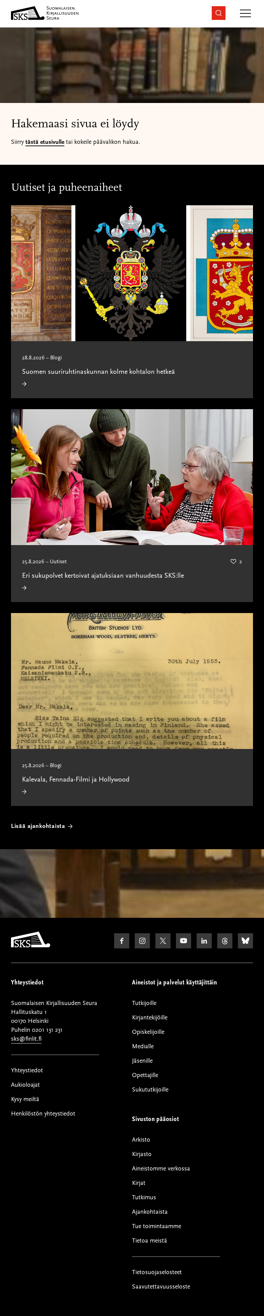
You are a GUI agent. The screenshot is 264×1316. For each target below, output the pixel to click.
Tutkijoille (144, 1003)
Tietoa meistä (149, 1240)
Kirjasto (142, 1154)
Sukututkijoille (150, 1089)
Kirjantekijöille (149, 1017)
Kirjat (138, 1183)
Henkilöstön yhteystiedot (43, 1113)
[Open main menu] (245, 14)
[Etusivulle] (30, 946)
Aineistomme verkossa (161, 1168)
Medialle (143, 1046)
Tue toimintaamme (156, 1226)
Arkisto (141, 1139)
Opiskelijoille (148, 1032)
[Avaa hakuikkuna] (219, 13)
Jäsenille (142, 1060)
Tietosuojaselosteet (157, 1272)
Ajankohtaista (150, 1211)
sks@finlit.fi (26, 1038)
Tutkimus (144, 1197)
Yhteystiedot (27, 1070)
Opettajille (145, 1075)
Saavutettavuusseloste (161, 1286)
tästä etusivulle (44, 142)
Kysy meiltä (25, 1099)
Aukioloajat (25, 1084)
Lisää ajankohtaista (38, 826)
